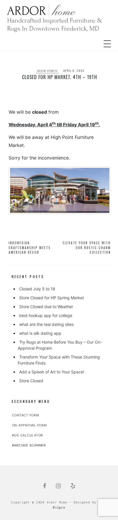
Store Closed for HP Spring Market (51, 297)
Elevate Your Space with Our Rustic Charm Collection (87, 248)
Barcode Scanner (29, 445)
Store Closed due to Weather (46, 306)
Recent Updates (47, 70)
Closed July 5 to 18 (37, 288)
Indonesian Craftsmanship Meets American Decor (30, 248)
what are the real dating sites (46, 324)
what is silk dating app (40, 333)
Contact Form (25, 415)
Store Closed (31, 380)
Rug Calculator (27, 435)
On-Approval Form (29, 425)
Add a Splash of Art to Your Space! (51, 371)
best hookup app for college (45, 315)
